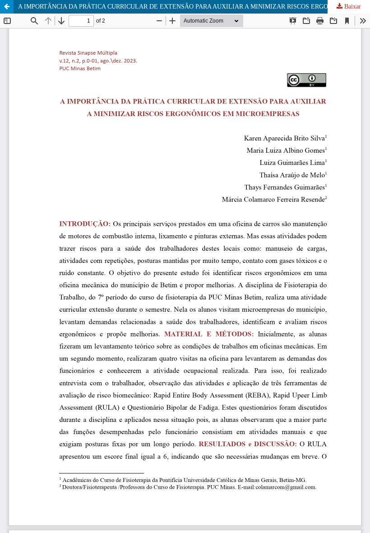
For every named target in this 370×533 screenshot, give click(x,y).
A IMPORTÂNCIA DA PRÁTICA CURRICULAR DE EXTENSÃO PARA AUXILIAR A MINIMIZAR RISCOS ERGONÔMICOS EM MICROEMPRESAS (194, 6)
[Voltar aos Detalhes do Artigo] (7, 7)
